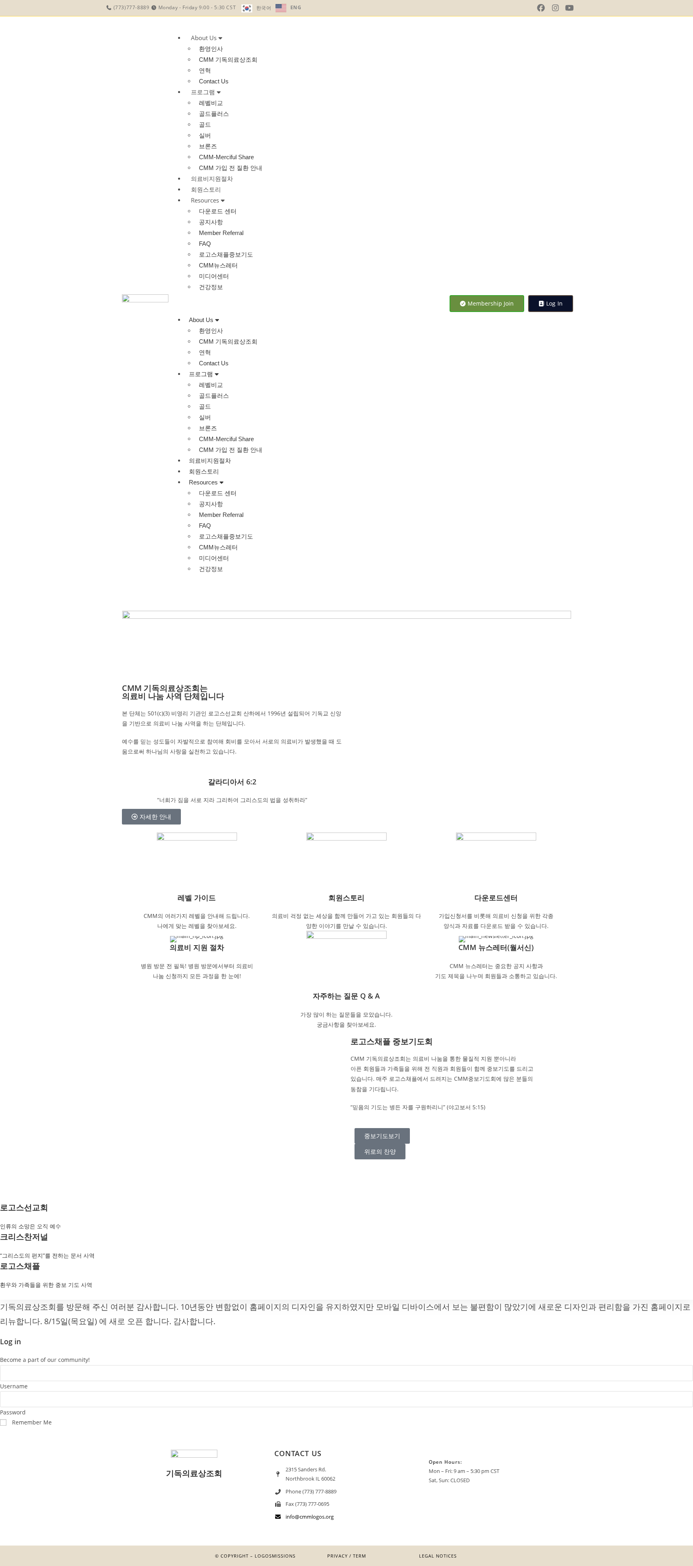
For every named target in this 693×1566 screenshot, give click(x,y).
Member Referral (221, 232)
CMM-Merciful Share (226, 157)
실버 (205, 135)
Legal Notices (438, 1556)
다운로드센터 (496, 897)
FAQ (205, 243)
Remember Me (31, 1422)
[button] (305, 303)
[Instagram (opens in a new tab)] (555, 8)
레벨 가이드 (197, 897)
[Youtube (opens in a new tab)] (569, 8)
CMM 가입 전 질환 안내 (230, 167)
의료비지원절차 (212, 178)
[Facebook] (218, 1505)
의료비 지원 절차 (197, 947)
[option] (289, 8)
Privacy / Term (346, 1556)
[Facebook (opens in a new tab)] (541, 8)
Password (13, 1412)
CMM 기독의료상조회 (228, 59)
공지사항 (211, 222)
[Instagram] (194, 1505)
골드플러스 (214, 113)
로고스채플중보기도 (226, 254)
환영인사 (211, 48)
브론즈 (208, 146)
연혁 (205, 70)
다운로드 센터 (218, 211)
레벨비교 (211, 102)
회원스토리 (206, 189)
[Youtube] (170, 1505)
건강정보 (211, 287)
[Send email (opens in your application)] (582, 8)
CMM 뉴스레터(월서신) (496, 947)
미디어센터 (214, 276)
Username (14, 1386)
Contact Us (214, 81)
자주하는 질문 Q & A (346, 996)
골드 (205, 124)
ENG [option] (296, 7)
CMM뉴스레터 (218, 265)
